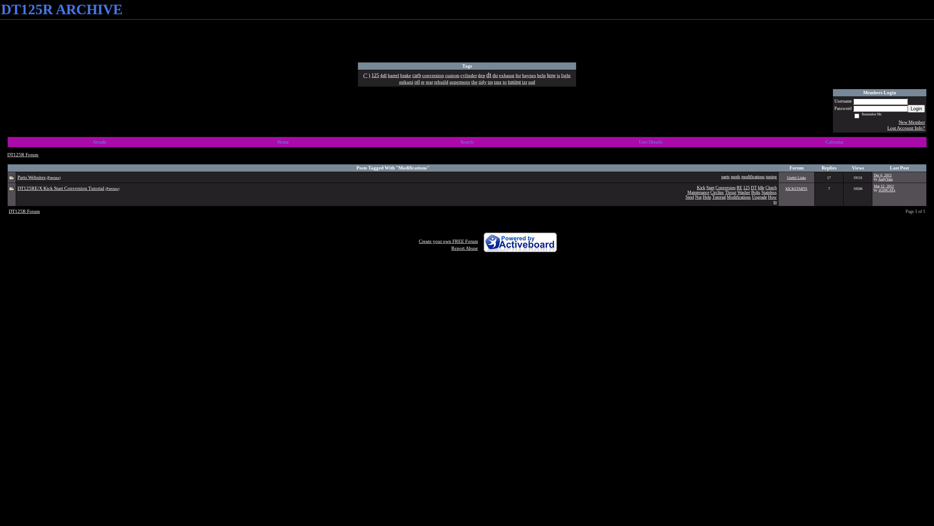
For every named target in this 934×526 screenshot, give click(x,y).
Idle (761, 188)
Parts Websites (32, 177)
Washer (743, 192)
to (775, 202)
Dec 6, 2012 (883, 175)
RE (739, 188)
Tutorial (719, 197)
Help (707, 197)
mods (735, 177)
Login (916, 108)
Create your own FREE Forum (448, 241)
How (772, 197)
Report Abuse (464, 248)
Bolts (755, 192)
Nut (698, 197)
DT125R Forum (22, 154)
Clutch (771, 188)
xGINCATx (887, 190)
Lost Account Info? (906, 128)
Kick (701, 188)
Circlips (717, 192)
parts (725, 177)
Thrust (730, 192)
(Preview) (54, 178)
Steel (690, 197)
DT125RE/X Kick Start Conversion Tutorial (61, 188)
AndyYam (885, 179)
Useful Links (796, 178)
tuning (771, 177)
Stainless (769, 192)
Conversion (725, 188)
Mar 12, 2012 (884, 186)
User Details (651, 142)
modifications (753, 177)
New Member (912, 122)
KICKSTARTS (796, 189)
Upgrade (759, 197)
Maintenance (698, 192)
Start (710, 188)
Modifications (739, 197)
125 (746, 188)
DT (754, 188)
